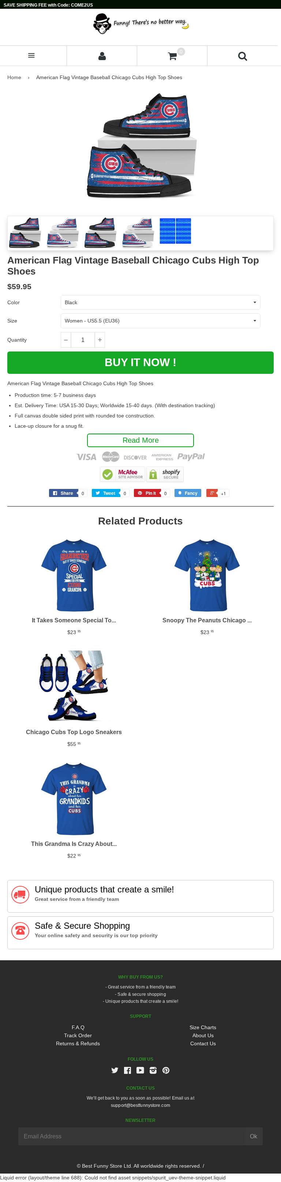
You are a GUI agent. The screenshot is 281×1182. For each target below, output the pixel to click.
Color (13, 302)
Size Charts (203, 1027)
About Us (203, 1035)
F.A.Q (78, 1027)
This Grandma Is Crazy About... (74, 844)
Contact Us (203, 1043)
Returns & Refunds (78, 1043)
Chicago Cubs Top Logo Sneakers (74, 732)
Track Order (78, 1035)
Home (14, 77)
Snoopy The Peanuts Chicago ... (207, 620)
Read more (141, 440)
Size (12, 321)
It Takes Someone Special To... (74, 620)
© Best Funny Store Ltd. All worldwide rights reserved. (139, 1166)
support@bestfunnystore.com (140, 1105)
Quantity (17, 340)
